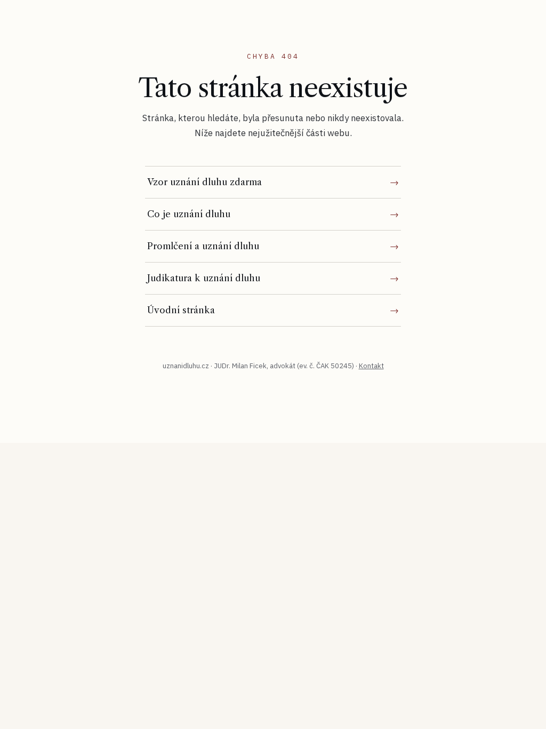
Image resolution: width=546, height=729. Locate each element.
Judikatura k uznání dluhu (203, 278)
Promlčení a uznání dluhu (203, 246)
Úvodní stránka (181, 310)
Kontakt (371, 365)
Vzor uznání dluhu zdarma (204, 182)
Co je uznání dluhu (188, 214)
